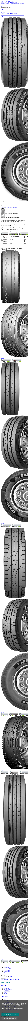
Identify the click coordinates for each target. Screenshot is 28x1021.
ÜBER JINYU (4, 996)
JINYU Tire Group (14, 976)
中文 (4, 12)
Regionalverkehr (7, 969)
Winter (5, 973)
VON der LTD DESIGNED (7, 979)
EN (1, 6)
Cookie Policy (5, 1009)
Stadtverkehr (7, 971)
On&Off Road (7, 970)
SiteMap (17, 979)
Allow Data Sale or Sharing (9, 1018)
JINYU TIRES (5, 982)
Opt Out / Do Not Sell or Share (10, 1014)
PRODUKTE (8, 207)
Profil (5, 999)
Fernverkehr (14, 207)
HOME (2, 207)
